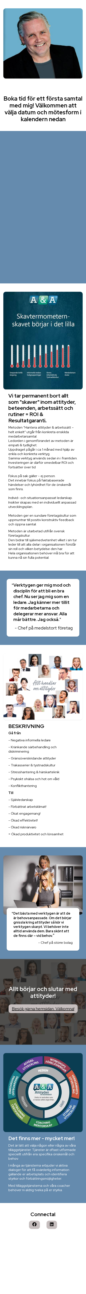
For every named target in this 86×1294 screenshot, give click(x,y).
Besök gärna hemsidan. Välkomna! (43, 1008)
